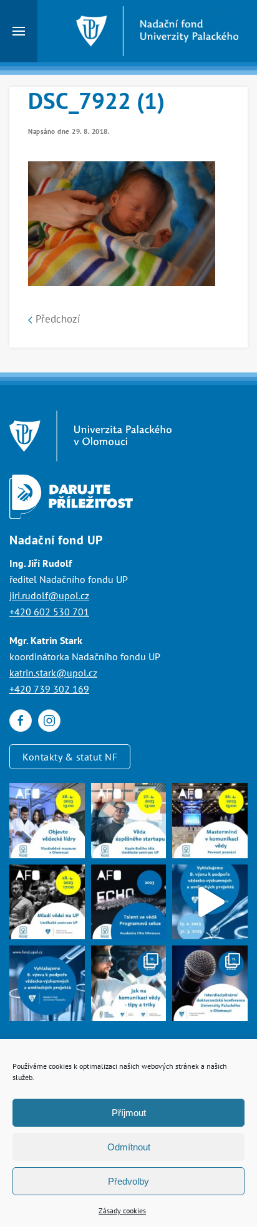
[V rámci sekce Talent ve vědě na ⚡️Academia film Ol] (47, 902)
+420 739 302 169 (49, 689)
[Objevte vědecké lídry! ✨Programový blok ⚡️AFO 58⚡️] (47, 820)
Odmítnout (128, 1147)
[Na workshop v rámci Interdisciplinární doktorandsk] (129, 983)
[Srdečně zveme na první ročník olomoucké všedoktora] (210, 983)
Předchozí (56, 319)
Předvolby (128, 1181)
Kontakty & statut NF (69, 757)
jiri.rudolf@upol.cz (49, 595)
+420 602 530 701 (49, 611)
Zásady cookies (122, 1210)
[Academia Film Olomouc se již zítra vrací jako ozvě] (129, 902)
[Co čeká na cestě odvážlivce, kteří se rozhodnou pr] (129, 820)
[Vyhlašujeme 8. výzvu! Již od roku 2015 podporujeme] (210, 902)
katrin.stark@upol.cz (53, 672)
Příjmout (129, 1112)
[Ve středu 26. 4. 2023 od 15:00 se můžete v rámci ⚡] (210, 820)
